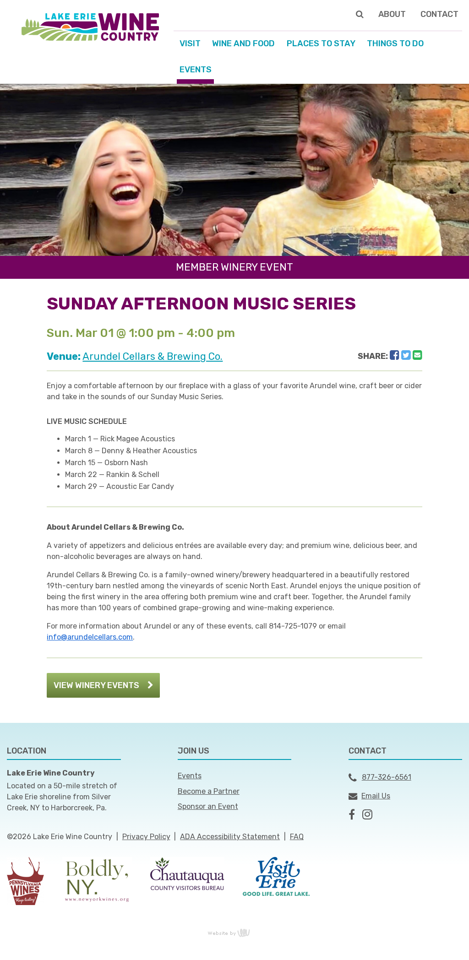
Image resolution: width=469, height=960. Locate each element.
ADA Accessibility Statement (230, 836)
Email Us (375, 796)
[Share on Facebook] (394, 355)
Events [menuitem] (196, 70)
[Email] (417, 355)
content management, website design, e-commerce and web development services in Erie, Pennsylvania (234, 932)
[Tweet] (406, 355)
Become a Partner (209, 791)
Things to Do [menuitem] (395, 43)
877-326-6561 (386, 777)
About (392, 14)
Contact (439, 14)
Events (190, 775)
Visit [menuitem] (190, 43)
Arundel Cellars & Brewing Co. (152, 356)
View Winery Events (96, 685)
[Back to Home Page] (90, 26)
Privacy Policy (146, 836)
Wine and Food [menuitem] (243, 43)
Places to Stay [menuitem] (321, 43)
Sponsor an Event (208, 806)
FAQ (297, 836)
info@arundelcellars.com (90, 637)
